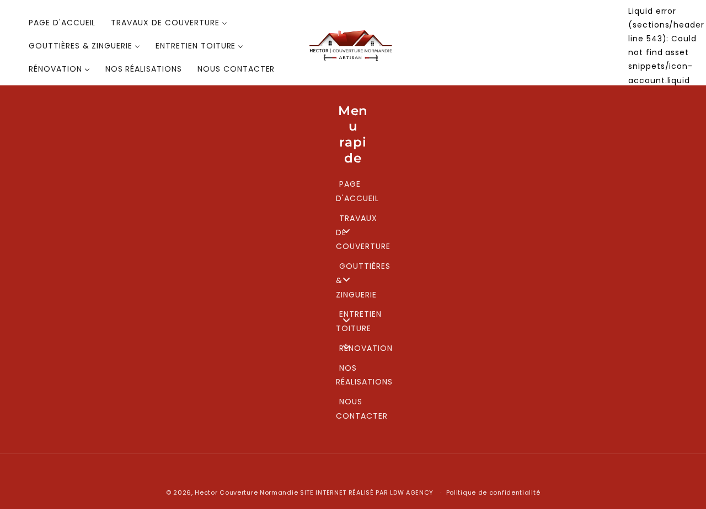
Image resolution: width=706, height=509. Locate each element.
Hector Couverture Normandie (246, 492)
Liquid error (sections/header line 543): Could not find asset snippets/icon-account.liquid (666, 46)
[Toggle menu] (346, 231)
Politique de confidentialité (493, 492)
